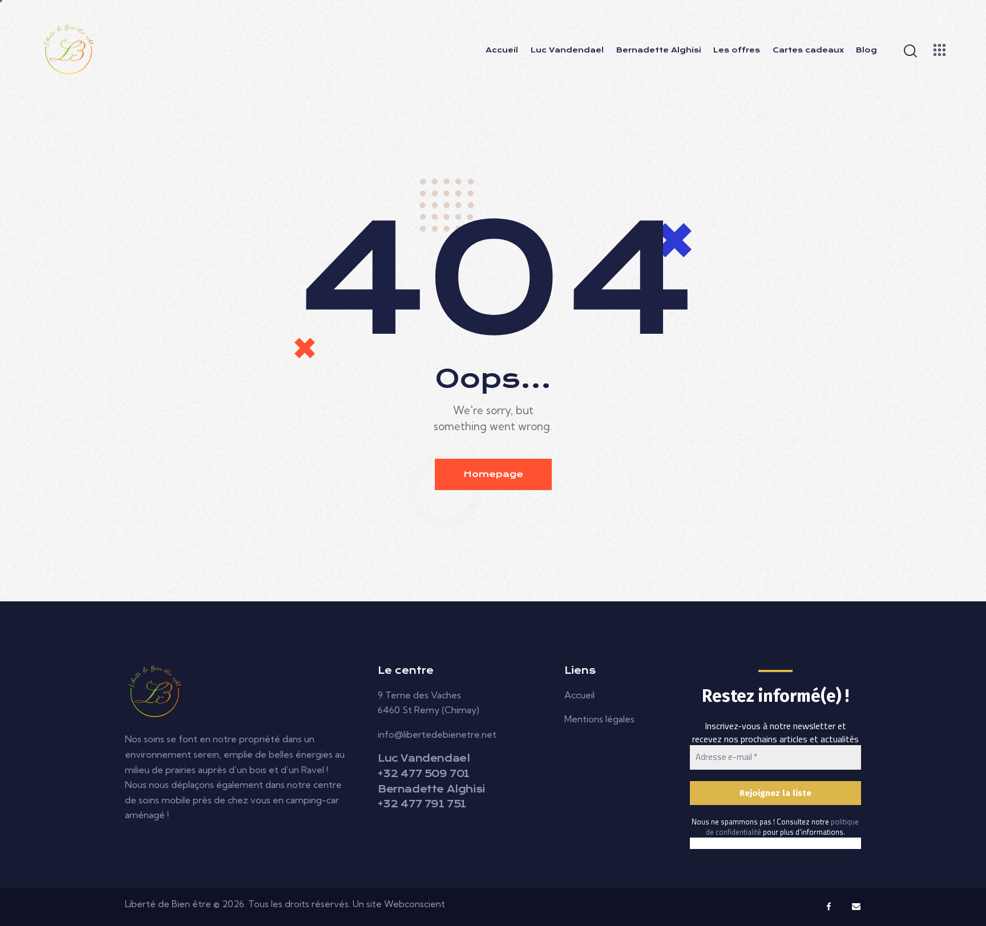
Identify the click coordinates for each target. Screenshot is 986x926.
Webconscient (414, 903)
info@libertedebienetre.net (437, 734)
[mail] (856, 906)
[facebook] (829, 906)
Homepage (493, 474)
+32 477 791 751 (422, 804)
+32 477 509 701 (424, 773)
